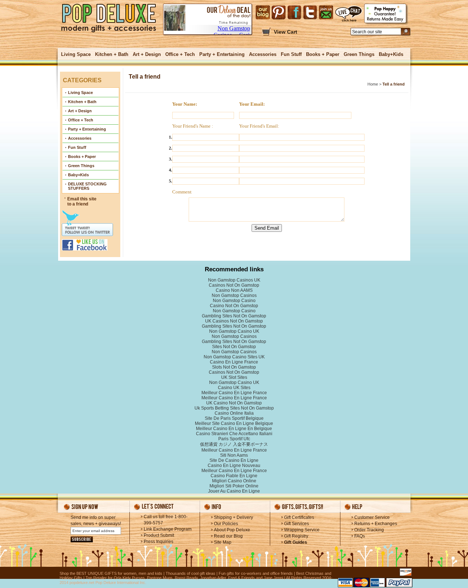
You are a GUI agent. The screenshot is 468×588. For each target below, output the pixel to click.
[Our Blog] (263, 12)
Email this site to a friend (82, 201)
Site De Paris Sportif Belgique (234, 418)
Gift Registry (296, 536)
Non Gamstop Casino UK (234, 331)
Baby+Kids (391, 54)
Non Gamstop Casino (234, 300)
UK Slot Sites (234, 377)
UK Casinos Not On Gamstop (234, 321)
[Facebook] (294, 12)
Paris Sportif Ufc (234, 438)
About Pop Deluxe (232, 529)
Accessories (262, 54)
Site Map (222, 542)
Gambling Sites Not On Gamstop (234, 315)
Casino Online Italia (234, 413)
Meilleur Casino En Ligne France (234, 392)
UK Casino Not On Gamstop (234, 403)
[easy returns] (386, 14)
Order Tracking (369, 529)
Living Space (76, 54)
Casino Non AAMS (234, 290)
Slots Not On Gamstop (234, 367)
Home (372, 84)
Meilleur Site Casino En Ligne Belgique (234, 423)
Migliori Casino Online (234, 480)
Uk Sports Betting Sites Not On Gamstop (234, 408)
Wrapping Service (302, 529)
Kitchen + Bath (111, 54)
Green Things (359, 54)
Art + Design (147, 54)
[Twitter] (310, 12)
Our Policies (226, 523)
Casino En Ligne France (234, 362)
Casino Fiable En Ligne (234, 475)
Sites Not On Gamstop (234, 346)
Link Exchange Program (168, 529)
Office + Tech (180, 54)
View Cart (285, 32)
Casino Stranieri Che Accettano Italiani (234, 433)
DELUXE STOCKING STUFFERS (87, 186)
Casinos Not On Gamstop (234, 285)
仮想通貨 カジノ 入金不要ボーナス (234, 444)
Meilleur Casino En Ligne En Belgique (234, 428)
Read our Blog (228, 536)
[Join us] (326, 12)
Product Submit (159, 535)
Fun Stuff (291, 54)
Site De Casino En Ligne (234, 460)
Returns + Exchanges (375, 523)
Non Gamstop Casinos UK (234, 280)
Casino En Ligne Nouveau (234, 465)
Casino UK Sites (234, 387)
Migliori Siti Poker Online (234, 486)
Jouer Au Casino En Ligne (234, 491)
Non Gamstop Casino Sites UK (234, 356)
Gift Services (296, 523)
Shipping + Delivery (233, 517)
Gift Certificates (299, 517)
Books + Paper (322, 54)
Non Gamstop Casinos (234, 295)
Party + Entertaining (222, 54)
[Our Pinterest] (279, 12)
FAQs (359, 536)
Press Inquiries (158, 541)
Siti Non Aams (234, 455)
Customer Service (372, 517)
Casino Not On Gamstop (234, 305)
